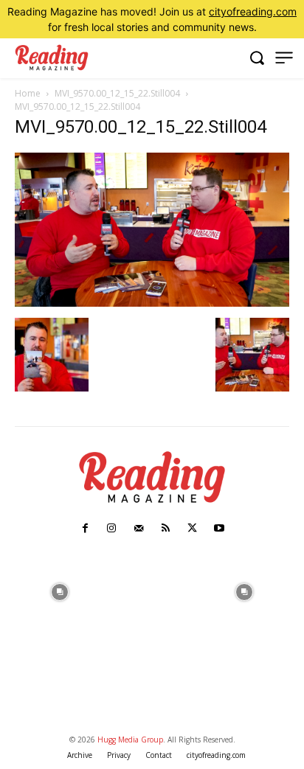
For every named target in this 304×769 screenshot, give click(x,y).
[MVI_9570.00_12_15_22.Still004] (152, 302)
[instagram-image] (59, 591)
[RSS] (165, 528)
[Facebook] (85, 528)
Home (28, 93)
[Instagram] (111, 528)
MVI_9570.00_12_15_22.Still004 (117, 93)
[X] (192, 528)
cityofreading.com (253, 11)
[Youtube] (219, 528)
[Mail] (138, 528)
